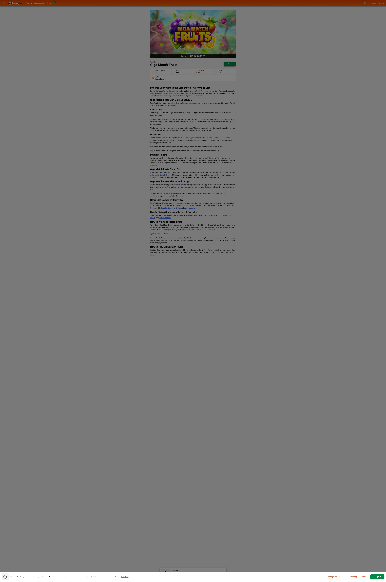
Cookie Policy (125, 577)
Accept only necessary (357, 577)
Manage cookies (334, 577)
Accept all (377, 577)
